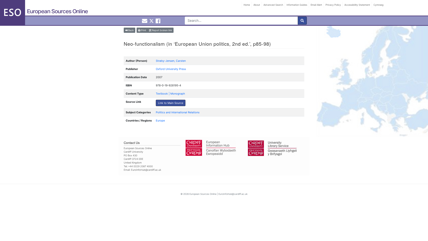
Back (131, 30)
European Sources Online (57, 11)
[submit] (302, 21)
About (256, 4)
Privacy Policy (333, 4)
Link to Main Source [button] (170, 103)
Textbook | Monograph (170, 93)
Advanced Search (273, 4)
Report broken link (161, 30)
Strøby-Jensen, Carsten (171, 60)
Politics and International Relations (177, 112)
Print (143, 30)
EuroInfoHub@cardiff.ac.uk (146, 169)
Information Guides (297, 4)
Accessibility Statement (357, 4)
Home (247, 4)
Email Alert (316, 4)
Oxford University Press (171, 69)
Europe (160, 120)
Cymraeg (378, 4)
